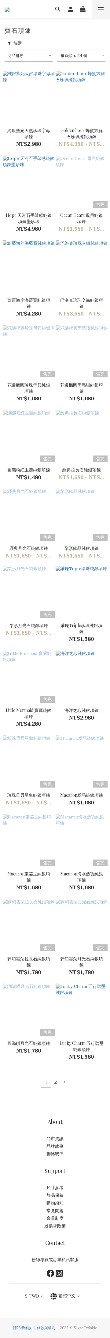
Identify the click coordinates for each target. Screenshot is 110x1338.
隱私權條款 (22, 1328)
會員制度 (55, 1218)
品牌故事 (55, 1146)
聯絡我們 (55, 1154)
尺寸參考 (55, 1187)
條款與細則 (46, 1328)
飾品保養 (55, 1195)
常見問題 (55, 1210)
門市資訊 (55, 1138)
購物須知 (55, 1203)
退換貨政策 (55, 1226)
